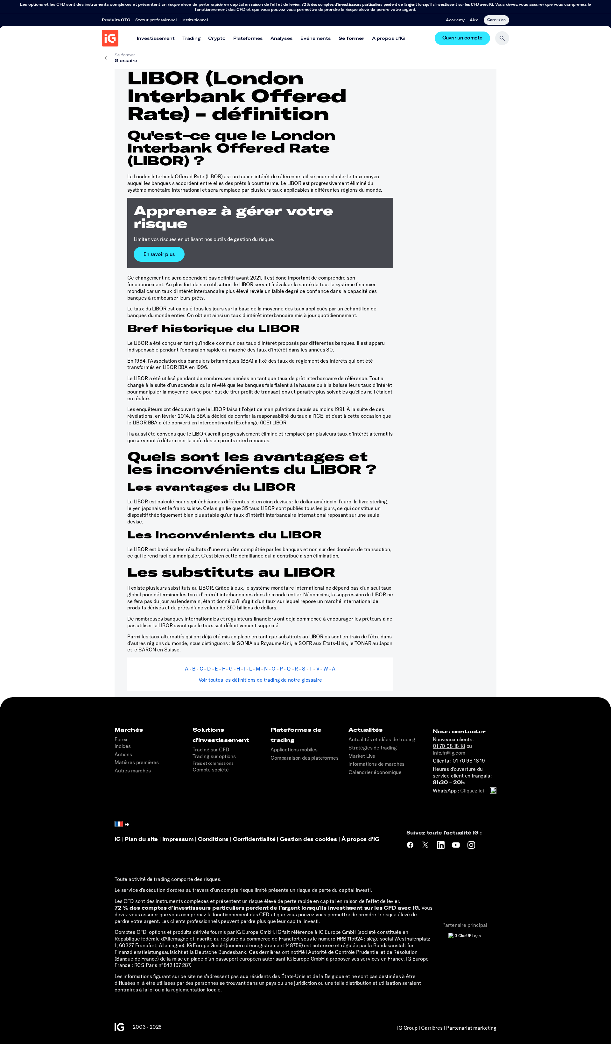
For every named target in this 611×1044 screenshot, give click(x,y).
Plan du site (141, 839)
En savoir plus (159, 254)
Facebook (410, 845)
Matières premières (137, 762)
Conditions (213, 839)
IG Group (407, 1028)
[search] (502, 38)
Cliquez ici (472, 790)
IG (118, 839)
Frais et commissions (213, 763)
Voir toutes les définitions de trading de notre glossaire (260, 680)
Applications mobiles (294, 749)
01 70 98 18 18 (449, 746)
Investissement (156, 38)
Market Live (361, 756)
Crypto (217, 38)
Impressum (178, 839)
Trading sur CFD (211, 749)
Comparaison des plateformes (304, 758)
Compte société (211, 769)
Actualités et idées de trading (381, 739)
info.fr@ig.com (449, 752)
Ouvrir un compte (462, 38)
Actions (123, 754)
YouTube (457, 845)
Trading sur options (214, 756)
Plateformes (248, 38)
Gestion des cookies (308, 839)
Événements (315, 38)
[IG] (110, 38)
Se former (351, 38)
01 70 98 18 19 (469, 760)
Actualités (365, 730)
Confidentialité (254, 839)
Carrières (432, 1028)
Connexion (496, 19)
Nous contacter (459, 731)
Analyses (281, 38)
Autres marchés (133, 770)
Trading (191, 38)
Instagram (472, 845)
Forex (121, 739)
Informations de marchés (376, 764)
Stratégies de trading (372, 747)
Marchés (129, 730)
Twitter (426, 845)
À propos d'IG (388, 38)
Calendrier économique (375, 772)
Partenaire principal (464, 925)
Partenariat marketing (471, 1028)
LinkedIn (442, 845)
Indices (123, 746)
